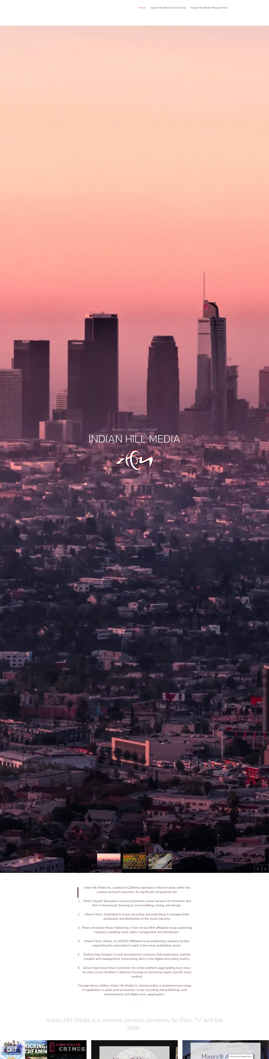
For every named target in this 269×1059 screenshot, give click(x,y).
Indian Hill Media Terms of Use (168, 7)
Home (142, 7)
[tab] (108, 861)
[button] (257, 869)
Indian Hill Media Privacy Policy (209, 7)
